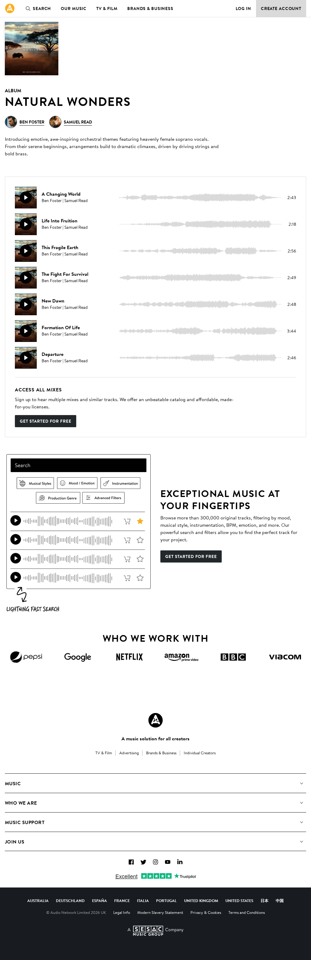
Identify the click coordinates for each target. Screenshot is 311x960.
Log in (243, 8)
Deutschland (70, 900)
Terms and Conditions (246, 912)
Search (42, 8)
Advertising (129, 752)
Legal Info (121, 912)
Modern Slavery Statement (160, 912)
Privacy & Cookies (205, 912)
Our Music (74, 8)
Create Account (281, 8)
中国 (280, 900)
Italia (143, 900)
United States (239, 900)
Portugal (166, 900)
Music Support (24, 822)
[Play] (26, 197)
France (122, 900)
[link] (10, 8)
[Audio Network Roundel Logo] (155, 720)
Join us (14, 841)
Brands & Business (150, 8)
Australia (38, 900)
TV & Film (107, 8)
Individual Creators (200, 752)
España (99, 900)
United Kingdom (201, 900)
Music (13, 783)
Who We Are (21, 802)
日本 (264, 900)
